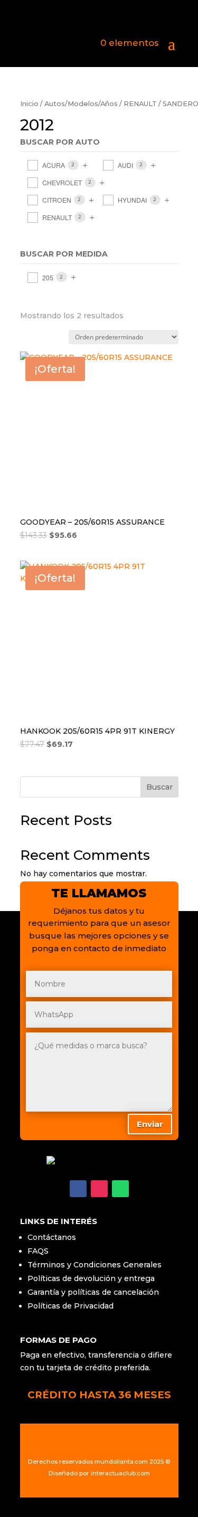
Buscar (159, 787)
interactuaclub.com (120, 1473)
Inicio (29, 104)
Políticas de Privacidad (70, 1306)
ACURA (53, 164)
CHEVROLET (62, 182)
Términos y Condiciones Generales (94, 1264)
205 (47, 277)
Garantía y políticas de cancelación (93, 1292)
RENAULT (140, 104)
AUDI (125, 164)
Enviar (150, 1124)
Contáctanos (51, 1237)
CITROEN (56, 199)
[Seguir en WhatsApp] (120, 1188)
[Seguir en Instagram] (99, 1188)
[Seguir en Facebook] (78, 1188)
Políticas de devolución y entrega (91, 1278)
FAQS (38, 1251)
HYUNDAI (132, 199)
